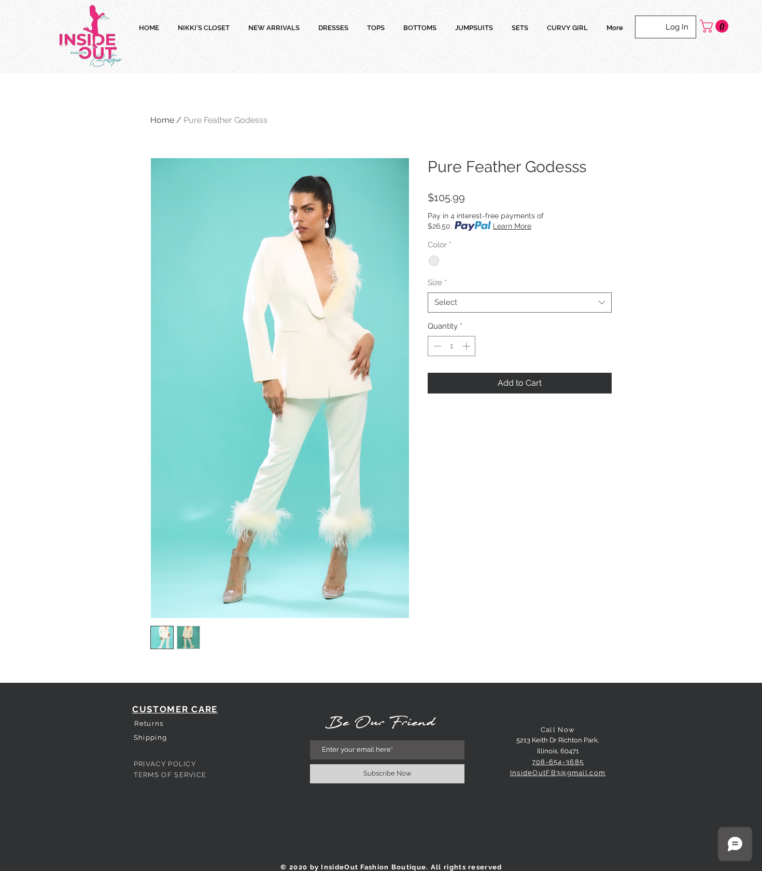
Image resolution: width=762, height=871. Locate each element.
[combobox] (520, 302)
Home (162, 120)
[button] (715, 26)
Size (437, 282)
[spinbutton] (451, 346)
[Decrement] (436, 346)
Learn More (512, 226)
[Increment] (467, 346)
